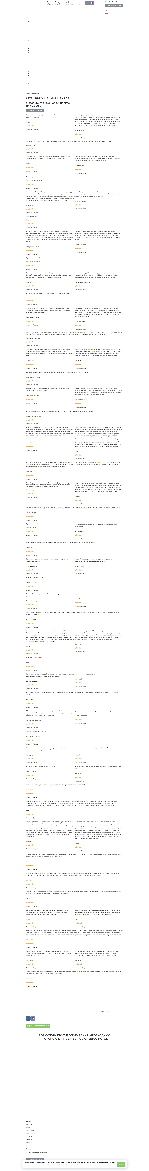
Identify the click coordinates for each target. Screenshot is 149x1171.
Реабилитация (38, 28)
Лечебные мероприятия (41, 30)
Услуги (32, 21)
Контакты (36, 44)
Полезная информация (37, 50)
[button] (114, 5)
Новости (29, 1140)
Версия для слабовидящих (39, 1026)
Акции (32, 34)
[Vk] (28, 1018)
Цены (31, 38)
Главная (29, 91)
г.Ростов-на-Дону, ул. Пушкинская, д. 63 (62, 997)
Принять (121, 1164)
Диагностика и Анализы (41, 26)
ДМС (31, 48)
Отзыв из (80, 138)
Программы (34, 36)
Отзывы (35, 42)
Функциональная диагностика (40, 52)
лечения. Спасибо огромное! (93, 875)
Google (35, 129)
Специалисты (37, 23)
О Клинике (33, 40)
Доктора (33, 32)
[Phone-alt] (87, 3)
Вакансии (36, 46)
